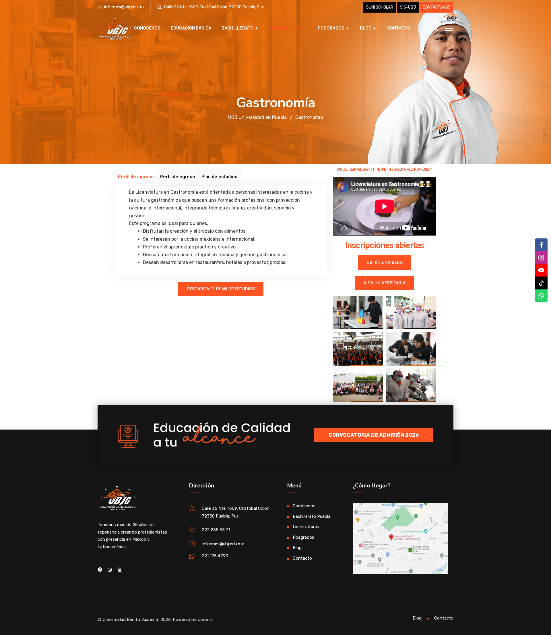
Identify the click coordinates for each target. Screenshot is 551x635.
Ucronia (205, 619)
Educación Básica (191, 28)
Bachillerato (238, 28)
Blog (366, 28)
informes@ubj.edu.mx (124, 7)
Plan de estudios (219, 176)
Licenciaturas (285, 28)
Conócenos (147, 28)
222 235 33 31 (216, 529)
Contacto (398, 28)
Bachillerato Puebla (311, 516)
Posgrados (331, 28)
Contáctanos (437, 7)
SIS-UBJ (408, 7)
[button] (220, 289)
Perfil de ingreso (136, 176)
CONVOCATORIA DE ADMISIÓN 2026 (374, 435)
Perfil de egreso (177, 176)
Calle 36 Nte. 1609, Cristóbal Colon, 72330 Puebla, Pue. (214, 7)
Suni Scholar (379, 7)
